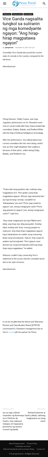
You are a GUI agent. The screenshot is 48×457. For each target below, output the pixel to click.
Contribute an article (23, 446)
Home (5, 10)
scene (11, 332)
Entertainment (17, 14)
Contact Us (41, 449)
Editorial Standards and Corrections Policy (18, 449)
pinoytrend (9, 47)
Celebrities (14, 10)
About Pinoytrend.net (17, 443)
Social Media (28, 14)
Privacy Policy (32, 443)
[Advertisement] (24, 92)
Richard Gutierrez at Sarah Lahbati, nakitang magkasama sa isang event (35, 416)
